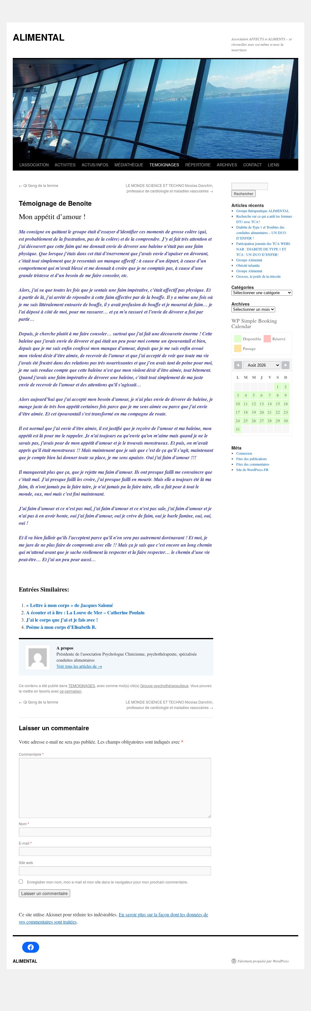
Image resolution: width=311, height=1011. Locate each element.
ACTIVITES (65, 165)
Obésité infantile (248, 265)
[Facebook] (30, 947)
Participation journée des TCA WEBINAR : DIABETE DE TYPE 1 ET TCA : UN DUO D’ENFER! (263, 249)
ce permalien (70, 691)
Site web (26, 862)
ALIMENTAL (38, 36)
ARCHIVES (227, 165)
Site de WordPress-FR (252, 469)
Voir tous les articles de (79, 666)
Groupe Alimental (249, 259)
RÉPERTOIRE (198, 165)
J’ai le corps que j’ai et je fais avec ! (62, 619)
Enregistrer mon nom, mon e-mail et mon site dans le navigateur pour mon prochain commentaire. (107, 881)
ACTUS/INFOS (95, 165)
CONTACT (252, 165)
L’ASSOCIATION (34, 165)
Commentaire (31, 754)
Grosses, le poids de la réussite (258, 276)
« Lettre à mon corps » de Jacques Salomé (71, 605)
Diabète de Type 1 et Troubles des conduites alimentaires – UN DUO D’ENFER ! (261, 232)
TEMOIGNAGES (164, 165)
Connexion (244, 453)
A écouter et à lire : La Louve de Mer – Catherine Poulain (85, 612)
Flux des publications (251, 458)
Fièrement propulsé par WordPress (263, 960)
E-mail (25, 843)
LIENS (273, 165)
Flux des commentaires (252, 464)
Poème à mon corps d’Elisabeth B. (61, 626)
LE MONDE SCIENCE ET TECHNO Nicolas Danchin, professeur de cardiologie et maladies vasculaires (169, 188)
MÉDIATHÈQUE (128, 165)
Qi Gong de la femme (38, 185)
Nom (24, 823)
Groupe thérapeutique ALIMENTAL (262, 210)
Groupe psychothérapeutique (164, 685)
